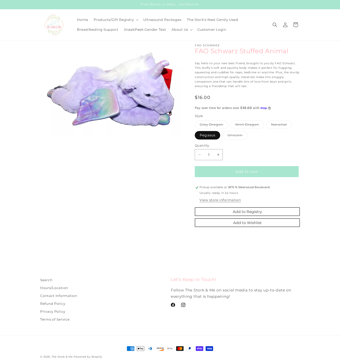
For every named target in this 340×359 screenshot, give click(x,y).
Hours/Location (54, 288)
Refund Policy (52, 304)
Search (46, 280)
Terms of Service (55, 319)
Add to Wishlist (247, 222)
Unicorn (237, 136)
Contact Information (58, 296)
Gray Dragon (214, 125)
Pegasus (207, 135)
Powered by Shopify (88, 356)
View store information (220, 200)
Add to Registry (247, 211)
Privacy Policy (52, 311)
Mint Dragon (249, 125)
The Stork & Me (62, 356)
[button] (115, 20)
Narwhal (281, 125)
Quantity (202, 145)
